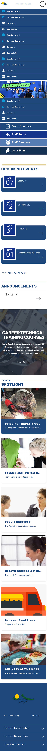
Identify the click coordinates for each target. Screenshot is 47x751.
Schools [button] (11, 23)
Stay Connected (14, 744)
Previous (37, 95)
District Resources (15, 736)
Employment (13, 11)
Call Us (31, 716)
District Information (16, 728)
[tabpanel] (23, 89)
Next (43, 95)
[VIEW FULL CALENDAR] (15, 275)
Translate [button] (12, 29)
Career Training (15, 17)
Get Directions (9, 716)
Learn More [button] (22, 362)
